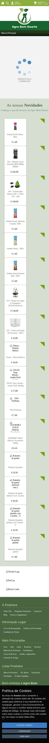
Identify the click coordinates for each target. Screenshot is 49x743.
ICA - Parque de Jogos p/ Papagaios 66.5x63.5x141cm (15, 303)
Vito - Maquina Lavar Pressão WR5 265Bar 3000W (15, 164)
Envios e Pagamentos (18, 615)
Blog (5, 615)
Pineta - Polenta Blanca (15, 357)
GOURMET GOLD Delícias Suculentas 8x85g (15, 440)
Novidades (8, 676)
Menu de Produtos (11, 673)
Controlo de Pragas (11, 658)
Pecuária (37, 647)
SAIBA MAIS (24, 736)
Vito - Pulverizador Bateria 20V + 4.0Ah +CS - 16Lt (15, 194)
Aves (5, 647)
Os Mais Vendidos (21, 676)
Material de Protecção (12, 650)
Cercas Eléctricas (10, 654)
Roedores (27, 647)
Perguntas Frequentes (23, 611)
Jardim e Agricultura (27, 654)
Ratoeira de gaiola (15, 467)
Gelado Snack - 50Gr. (15, 249)
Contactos (37, 611)
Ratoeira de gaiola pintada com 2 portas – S (15, 522)
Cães (12, 647)
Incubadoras (28, 650)
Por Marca (25, 673)
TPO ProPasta (15, 410)
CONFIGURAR (24, 731)
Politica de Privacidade (32, 628)
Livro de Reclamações (12, 628)
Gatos (19, 647)
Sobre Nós (8, 611)
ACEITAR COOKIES (25, 725)
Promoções (36, 673)
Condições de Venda (11, 632)
